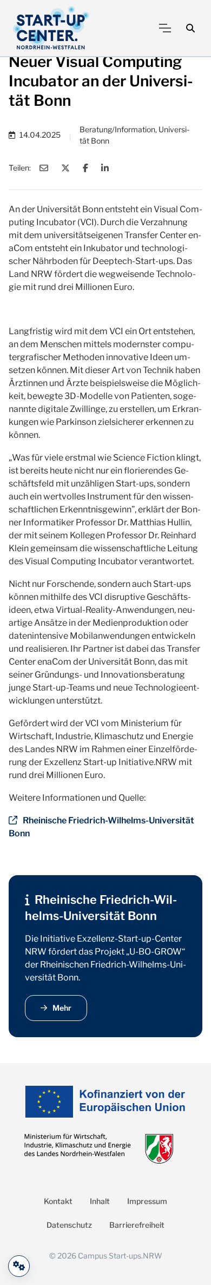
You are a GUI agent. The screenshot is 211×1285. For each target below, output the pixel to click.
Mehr (61, 1007)
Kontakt (58, 1201)
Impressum (147, 1201)
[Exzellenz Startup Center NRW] (51, 28)
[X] (65, 168)
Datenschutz (69, 1224)
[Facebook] (85, 168)
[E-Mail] (43, 168)
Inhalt (100, 1201)
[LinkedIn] (105, 168)
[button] (190, 28)
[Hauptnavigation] (165, 28)
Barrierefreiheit (136, 1224)
